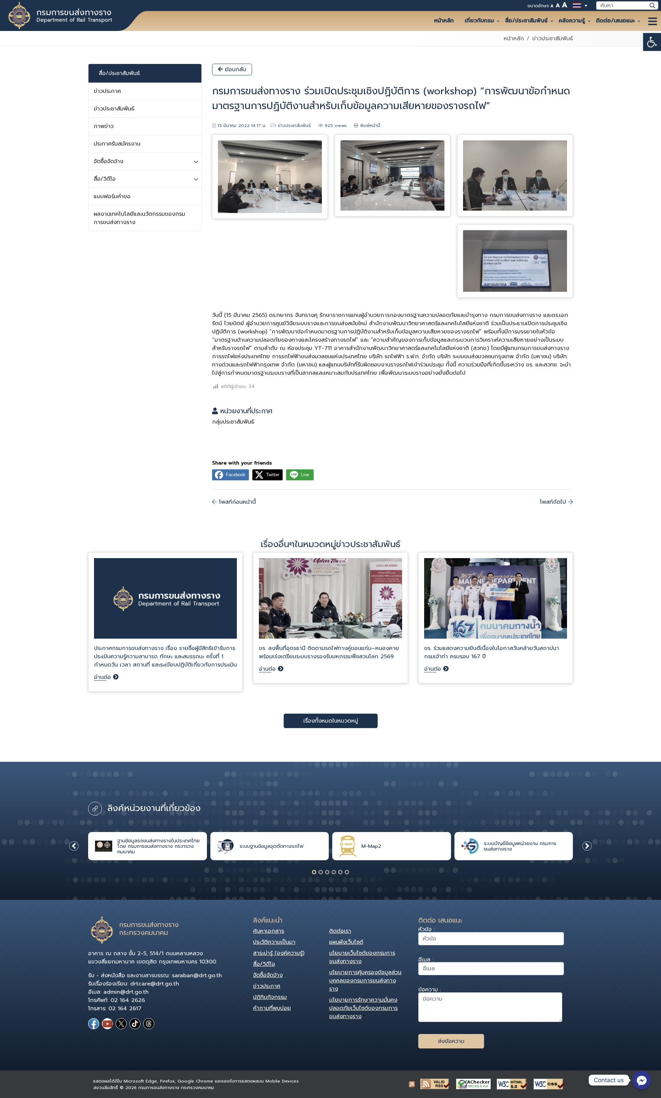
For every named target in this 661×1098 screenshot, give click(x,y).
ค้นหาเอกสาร (268, 931)
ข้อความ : (429, 990)
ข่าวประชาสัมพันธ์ (552, 38)
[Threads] (148, 1023)
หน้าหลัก (444, 21)
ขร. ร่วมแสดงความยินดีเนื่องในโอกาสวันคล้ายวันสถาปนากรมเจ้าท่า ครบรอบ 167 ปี (491, 652)
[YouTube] (107, 1023)
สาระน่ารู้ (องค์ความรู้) (278, 953)
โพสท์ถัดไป (554, 502)
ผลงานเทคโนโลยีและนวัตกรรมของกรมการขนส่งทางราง (139, 218)
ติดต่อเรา (340, 931)
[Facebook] (93, 1023)
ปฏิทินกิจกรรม (270, 997)
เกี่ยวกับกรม (479, 21)
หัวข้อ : (426, 930)
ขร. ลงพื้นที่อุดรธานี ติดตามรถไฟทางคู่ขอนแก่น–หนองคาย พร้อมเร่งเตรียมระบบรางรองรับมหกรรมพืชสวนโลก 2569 (329, 652)
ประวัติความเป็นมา (274, 942)
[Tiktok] (134, 1023)
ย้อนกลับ (234, 69)
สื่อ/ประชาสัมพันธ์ (526, 21)
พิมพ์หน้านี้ (370, 125)
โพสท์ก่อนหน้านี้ (236, 502)
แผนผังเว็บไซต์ (346, 942)
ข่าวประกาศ (107, 91)
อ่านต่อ (103, 677)
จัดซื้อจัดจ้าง (108, 161)
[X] (121, 1023)
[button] (652, 42)
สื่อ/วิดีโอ (105, 179)
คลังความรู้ (572, 21)
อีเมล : (425, 960)
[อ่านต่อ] (165, 601)
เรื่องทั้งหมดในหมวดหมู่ (330, 721)
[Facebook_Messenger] (641, 1080)
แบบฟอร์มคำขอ (112, 196)
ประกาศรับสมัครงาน (117, 144)
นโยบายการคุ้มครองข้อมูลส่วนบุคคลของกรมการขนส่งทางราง (365, 980)
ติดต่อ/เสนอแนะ (615, 21)
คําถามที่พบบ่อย (272, 1008)
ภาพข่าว (104, 126)
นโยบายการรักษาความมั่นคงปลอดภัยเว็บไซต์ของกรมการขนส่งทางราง (363, 1008)
